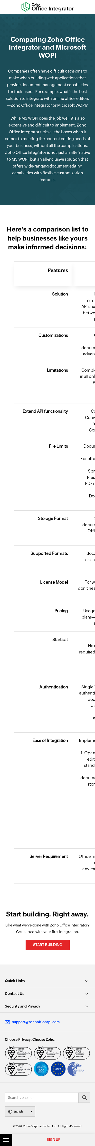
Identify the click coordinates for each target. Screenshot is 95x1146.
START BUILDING (47, 945)
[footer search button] (84, 1098)
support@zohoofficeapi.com (36, 1022)
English (18, 1111)
